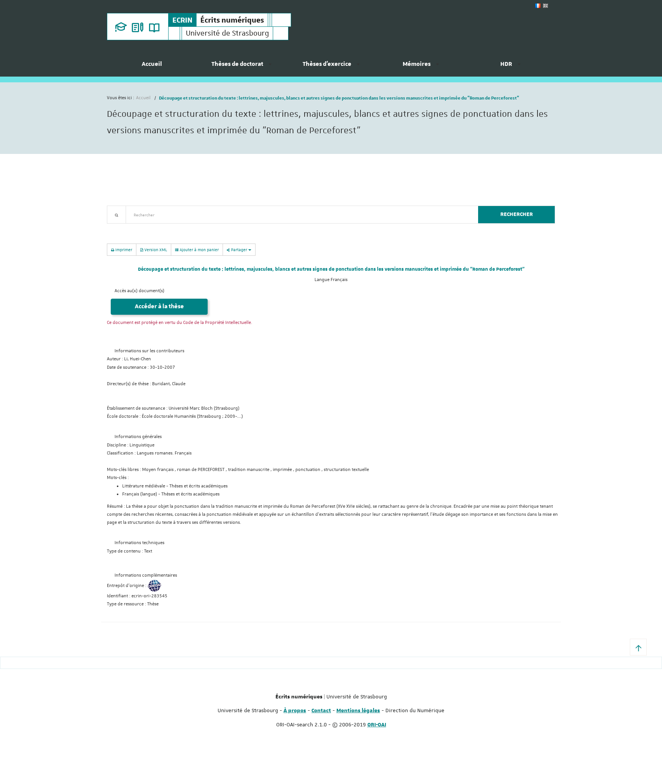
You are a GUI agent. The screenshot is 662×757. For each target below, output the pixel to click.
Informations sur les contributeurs (149, 351)
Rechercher (516, 214)
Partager (239, 249)
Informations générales (138, 437)
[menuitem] (152, 67)
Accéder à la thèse (159, 306)
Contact (321, 710)
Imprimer (123, 249)
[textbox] (299, 214)
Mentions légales (358, 710)
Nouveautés (160, 228)
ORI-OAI (376, 724)
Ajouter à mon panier (199, 249)
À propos (294, 710)
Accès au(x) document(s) (139, 291)
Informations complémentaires (146, 575)
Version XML (155, 249)
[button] (638, 647)
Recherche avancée (126, 228)
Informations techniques (139, 543)
